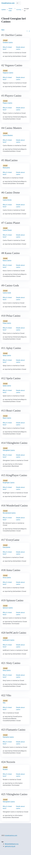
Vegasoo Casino (8, 73)
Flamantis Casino (8, 737)
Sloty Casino (7, 670)
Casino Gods (7, 293)
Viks (4, 703)
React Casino (7, 418)
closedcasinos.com (11, 835)
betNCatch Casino (8, 640)
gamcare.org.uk (10, 846)
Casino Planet (7, 230)
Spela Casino (7, 386)
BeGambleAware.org (11, 844)
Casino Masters (8, 135)
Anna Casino (7, 577)
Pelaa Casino (7, 323)
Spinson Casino (8, 608)
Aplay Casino (7, 355)
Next (2, 30)
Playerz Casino (7, 103)
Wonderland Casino (9, 513)
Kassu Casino (7, 260)
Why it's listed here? (7, 48)
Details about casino (20, 48)
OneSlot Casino (8, 42)
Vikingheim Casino (9, 450)
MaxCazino (6, 168)
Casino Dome (7, 200)
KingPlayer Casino (8, 482)
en (17, 3)
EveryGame (6, 547)
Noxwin (5, 769)
